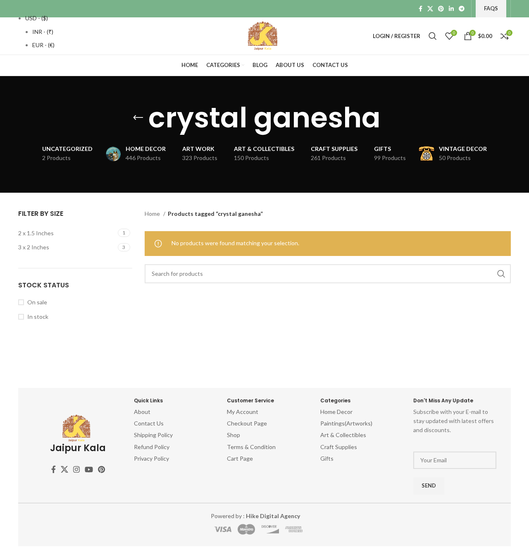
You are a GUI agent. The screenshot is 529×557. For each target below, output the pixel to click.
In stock (37, 316)
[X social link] (430, 8)
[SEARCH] (501, 273)
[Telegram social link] (461, 8)
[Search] (432, 36)
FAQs (491, 8)
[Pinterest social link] (441, 8)
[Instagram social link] (76, 469)
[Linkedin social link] (451, 8)
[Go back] (138, 118)
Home (153, 213)
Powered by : (255, 515)
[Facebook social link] (420, 8)
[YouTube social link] (88, 469)
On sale (37, 302)
